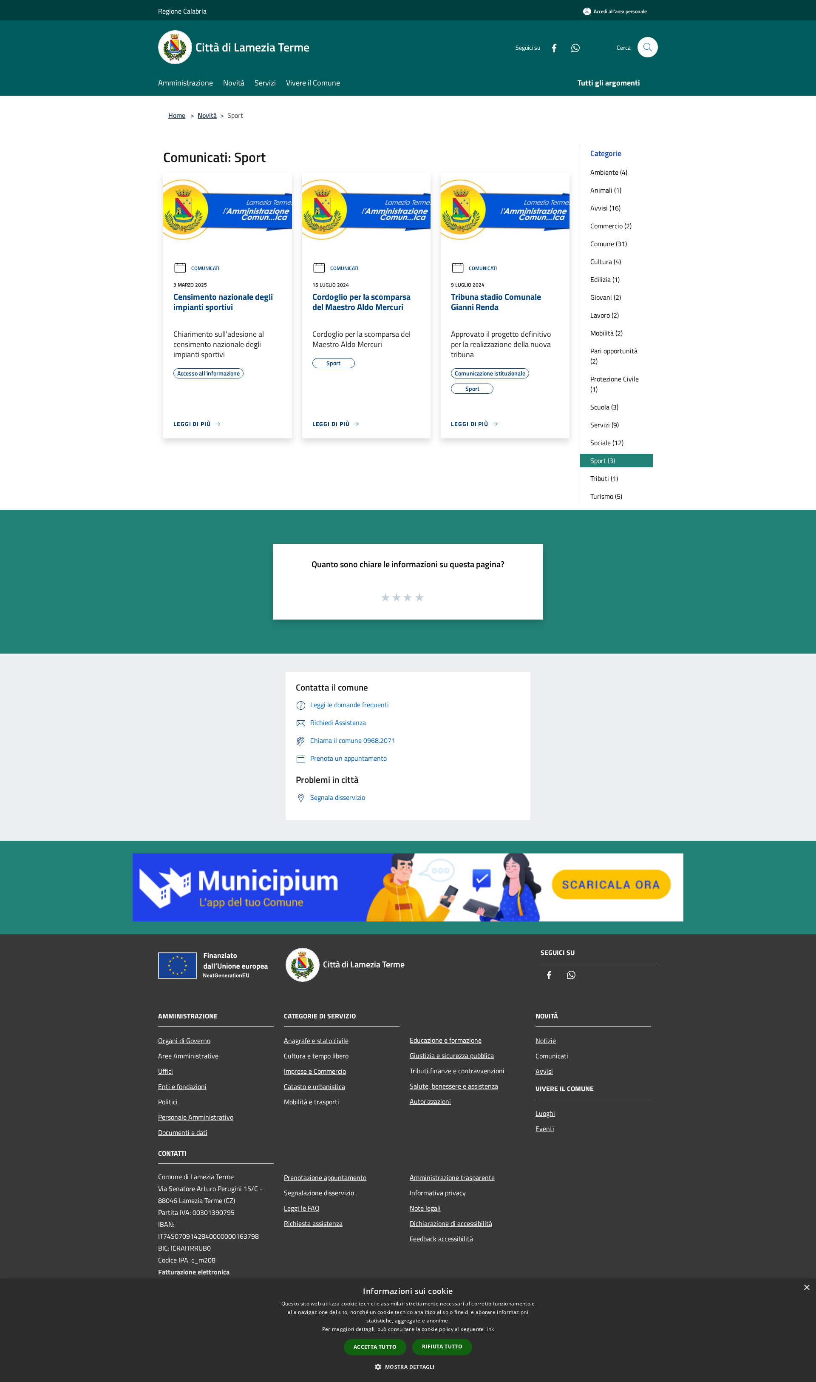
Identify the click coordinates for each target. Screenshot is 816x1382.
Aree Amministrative (188, 1056)
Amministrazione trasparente (452, 1177)
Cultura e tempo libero (316, 1056)
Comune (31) (608, 244)
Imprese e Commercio (315, 1071)
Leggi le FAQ (302, 1208)
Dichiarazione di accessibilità (451, 1223)
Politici (168, 1102)
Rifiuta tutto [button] (442, 1346)
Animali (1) (605, 190)
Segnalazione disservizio (319, 1193)
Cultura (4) (605, 261)
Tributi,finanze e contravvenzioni (457, 1071)
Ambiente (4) (608, 172)
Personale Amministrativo (195, 1117)
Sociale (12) (606, 443)
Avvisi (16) (605, 208)
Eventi (545, 1128)
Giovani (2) (605, 297)
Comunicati (205, 268)
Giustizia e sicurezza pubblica (452, 1055)
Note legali (425, 1208)
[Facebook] (550, 47)
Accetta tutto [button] (375, 1347)
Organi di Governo (184, 1040)
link (489, 1329)
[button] (407, 1367)
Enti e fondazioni (182, 1086)
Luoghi (545, 1113)
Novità (207, 115)
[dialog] (408, 1330)
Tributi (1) (604, 478)
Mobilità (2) (606, 333)
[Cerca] (648, 47)
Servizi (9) (604, 425)
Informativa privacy (438, 1193)
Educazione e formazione (446, 1040)
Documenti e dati (182, 1132)
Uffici (165, 1071)
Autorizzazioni (430, 1101)
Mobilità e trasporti (311, 1102)
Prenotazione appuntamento (325, 1177)
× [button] (806, 1288)
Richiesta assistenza (313, 1223)
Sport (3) (602, 460)
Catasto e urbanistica (314, 1086)
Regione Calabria (182, 11)
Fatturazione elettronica (194, 1272)
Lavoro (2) (604, 315)
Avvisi (544, 1071)
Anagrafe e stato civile (316, 1040)
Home (176, 115)
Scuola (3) (604, 407)
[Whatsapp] (572, 47)
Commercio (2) (611, 226)
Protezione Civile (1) (614, 384)
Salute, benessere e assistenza (454, 1086)
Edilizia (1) (605, 279)
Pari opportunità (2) (614, 356)
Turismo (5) (606, 496)
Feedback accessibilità (441, 1239)
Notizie (546, 1040)
